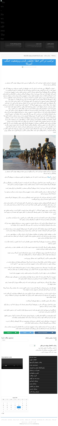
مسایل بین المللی (47, 55)
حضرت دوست (38, 43)
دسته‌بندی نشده (34, 365)
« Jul (2, 413)
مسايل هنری (33, 383)
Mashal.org (53, 55)
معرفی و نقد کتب (34, 391)
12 (11, 405)
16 (26, 405)
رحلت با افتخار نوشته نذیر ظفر (48, 345)
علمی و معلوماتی (34, 373)
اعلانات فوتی (33, 359)
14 (18, 405)
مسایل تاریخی (33, 389)
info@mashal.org (36, 423)
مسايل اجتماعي (34, 381)
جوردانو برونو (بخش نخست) (15, 43)
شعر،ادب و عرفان (34, 370)
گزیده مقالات (33, 375)
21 (18, 407)
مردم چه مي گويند (34, 378)
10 (3, 405)
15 (22, 405)
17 (3, 407)
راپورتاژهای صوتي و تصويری (37, 367)
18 (7, 407)
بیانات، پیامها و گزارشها (36, 362)
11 (7, 405)
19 (11, 407)
